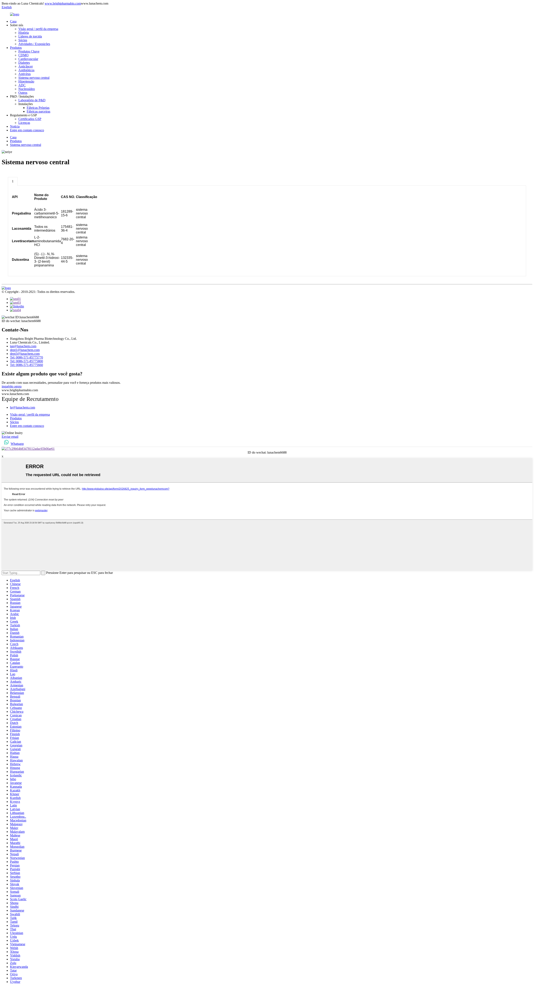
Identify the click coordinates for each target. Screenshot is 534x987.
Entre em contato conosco (27, 130)
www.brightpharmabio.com (63, 3)
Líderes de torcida (30, 36)
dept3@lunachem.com (25, 353)
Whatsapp (17, 443)
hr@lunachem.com (22, 407)
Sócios (22, 40)
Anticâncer (25, 66)
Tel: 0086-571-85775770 (26, 357)
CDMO (23, 55)
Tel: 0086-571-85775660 (26, 365)
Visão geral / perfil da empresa (38, 29)
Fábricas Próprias (38, 107)
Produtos (16, 47)
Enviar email (10, 436)
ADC (22, 85)
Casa (13, 21)
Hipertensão (26, 81)
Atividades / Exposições (34, 44)
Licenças (24, 122)
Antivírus (24, 74)
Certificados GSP (29, 119)
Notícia (15, 126)
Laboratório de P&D (31, 100)
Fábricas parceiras (38, 111)
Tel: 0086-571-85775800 (26, 361)
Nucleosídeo (26, 89)
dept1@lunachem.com (25, 350)
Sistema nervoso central (33, 77)
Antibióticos (26, 70)
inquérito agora (11, 386)
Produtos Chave (28, 51)
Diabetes (24, 62)
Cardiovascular (28, 59)
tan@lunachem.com (23, 346)
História (23, 32)
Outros (22, 92)
